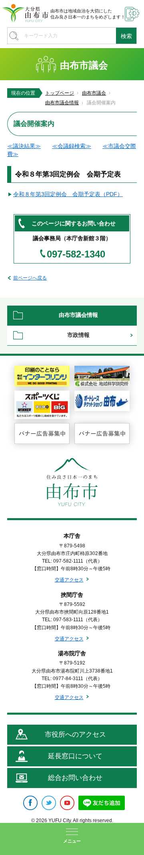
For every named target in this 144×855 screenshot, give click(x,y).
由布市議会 (94, 93)
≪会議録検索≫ (71, 146)
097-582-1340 (76, 254)
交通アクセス (69, 580)
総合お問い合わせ (75, 778)
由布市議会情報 (62, 102)
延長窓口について (75, 756)
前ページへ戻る (30, 278)
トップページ (59, 93)
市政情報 (78, 335)
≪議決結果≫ (24, 146)
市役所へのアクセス (75, 734)
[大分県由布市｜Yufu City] (25, 13)
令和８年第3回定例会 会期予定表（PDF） (68, 194)
